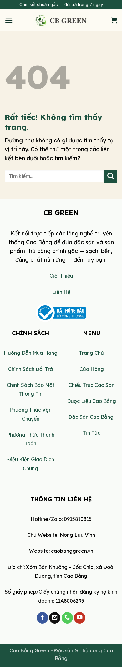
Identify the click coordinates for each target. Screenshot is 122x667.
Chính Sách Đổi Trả (30, 369)
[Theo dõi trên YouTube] (79, 618)
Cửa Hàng (91, 369)
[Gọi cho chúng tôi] (67, 618)
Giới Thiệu (61, 276)
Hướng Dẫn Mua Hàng (31, 353)
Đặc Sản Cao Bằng (92, 417)
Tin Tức (91, 433)
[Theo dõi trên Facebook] (42, 618)
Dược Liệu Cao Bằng (91, 401)
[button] (9, 20)
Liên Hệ (61, 292)
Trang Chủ (91, 353)
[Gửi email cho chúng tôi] (54, 618)
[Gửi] (110, 176)
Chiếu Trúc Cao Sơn (91, 385)
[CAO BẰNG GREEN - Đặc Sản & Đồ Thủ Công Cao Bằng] (61, 20)
